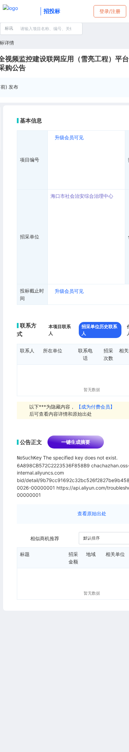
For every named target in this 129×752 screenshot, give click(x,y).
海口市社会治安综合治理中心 (82, 196)
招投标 (52, 11)
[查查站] (20, 11)
